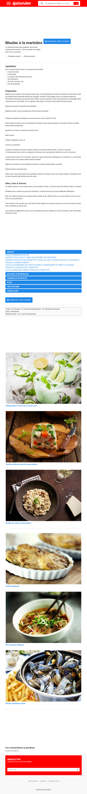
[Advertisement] (43, 22)
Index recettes (32, 781)
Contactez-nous (54, 781)
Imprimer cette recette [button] (58, 41)
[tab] (43, 252)
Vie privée (43, 781)
